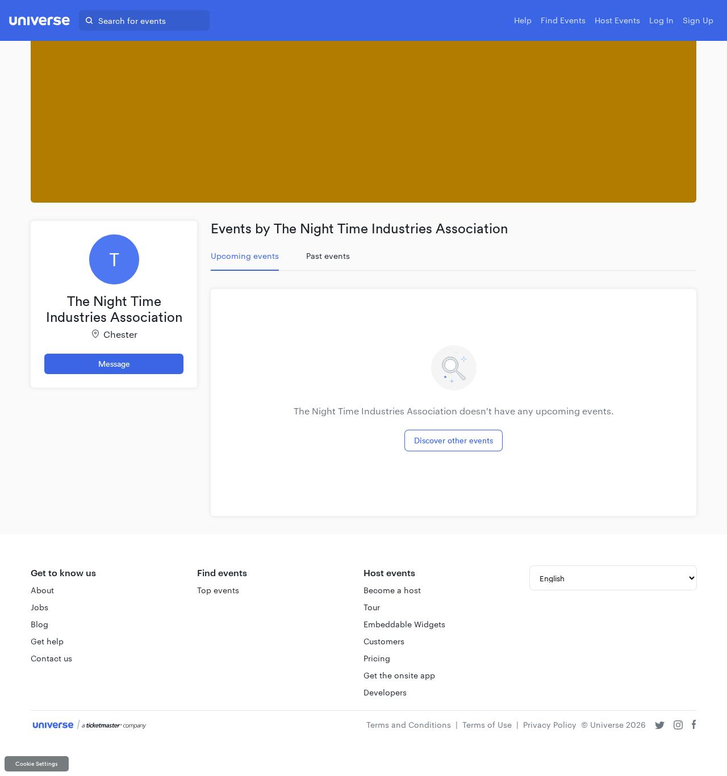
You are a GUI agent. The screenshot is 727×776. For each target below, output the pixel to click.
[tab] (245, 256)
